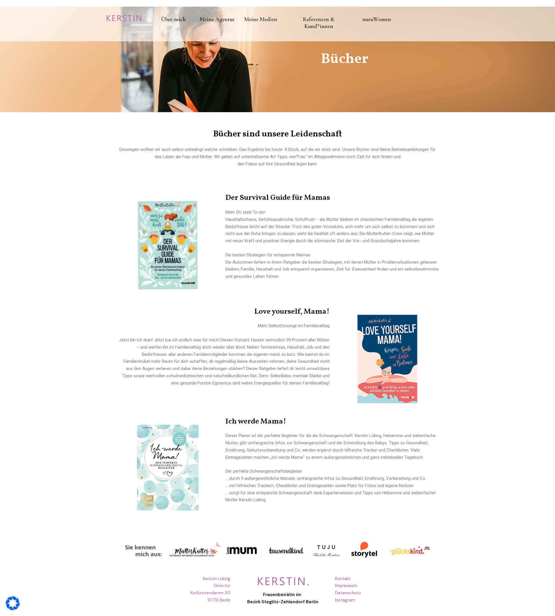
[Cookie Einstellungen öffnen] (13, 608)
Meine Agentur (217, 19)
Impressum (346, 586)
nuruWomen (376, 19)
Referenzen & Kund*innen (318, 23)
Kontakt (343, 579)
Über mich (173, 19)
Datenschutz (348, 593)
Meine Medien (260, 19)
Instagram (345, 600)
